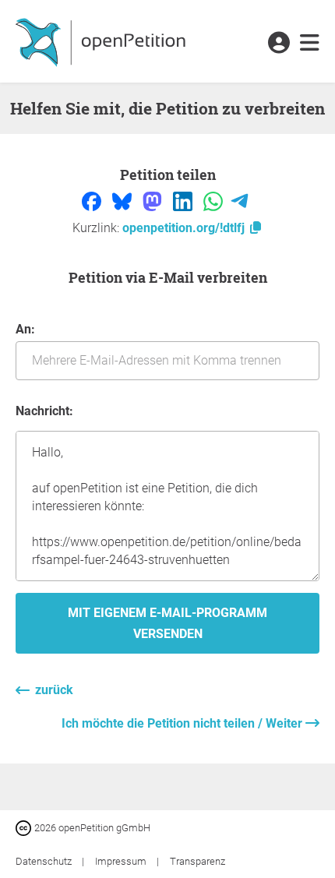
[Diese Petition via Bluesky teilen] (123, 200)
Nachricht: (44, 411)
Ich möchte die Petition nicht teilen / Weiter (183, 723)
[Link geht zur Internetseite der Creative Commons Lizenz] (25, 827)
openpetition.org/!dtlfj (185, 227)
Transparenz (197, 861)
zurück (54, 689)
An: (25, 329)
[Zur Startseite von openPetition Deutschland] (102, 41)
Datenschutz (45, 861)
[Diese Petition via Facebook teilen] (93, 200)
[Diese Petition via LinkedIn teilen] (184, 200)
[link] (309, 43)
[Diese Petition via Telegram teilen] (239, 200)
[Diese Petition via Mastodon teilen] (154, 200)
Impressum (122, 861)
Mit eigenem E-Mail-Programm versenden (167, 623)
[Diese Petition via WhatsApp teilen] (214, 200)
